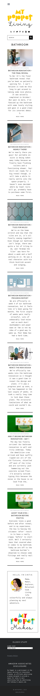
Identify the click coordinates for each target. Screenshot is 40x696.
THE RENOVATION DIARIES (19, 68)
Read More (20, 116)
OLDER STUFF (11, 646)
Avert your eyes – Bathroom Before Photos (20, 515)
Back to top (19, 692)
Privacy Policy (12, 656)
